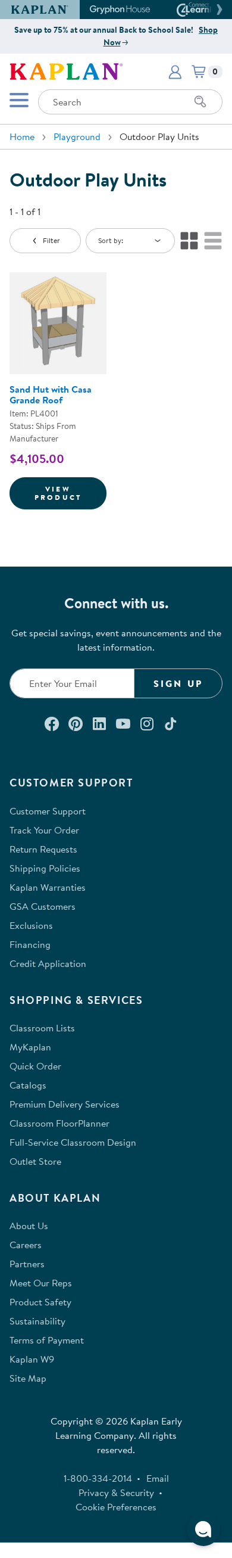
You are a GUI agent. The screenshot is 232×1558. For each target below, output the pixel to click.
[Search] (200, 101)
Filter (51, 240)
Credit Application (48, 963)
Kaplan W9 (32, 1359)
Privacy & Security (116, 1492)
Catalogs (28, 1084)
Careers (26, 1244)
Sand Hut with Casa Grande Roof (51, 394)
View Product (70, 493)
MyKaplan (30, 1046)
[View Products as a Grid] (189, 240)
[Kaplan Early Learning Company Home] (66, 70)
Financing (30, 944)
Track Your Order (44, 829)
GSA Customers (43, 906)
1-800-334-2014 (98, 1478)
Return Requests (43, 849)
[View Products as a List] (212, 240)
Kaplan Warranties (48, 887)
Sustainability (37, 1320)
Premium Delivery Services (65, 1104)
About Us (29, 1225)
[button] (217, 9)
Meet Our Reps (41, 1282)
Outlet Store (35, 1161)
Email (157, 1478)
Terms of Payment (47, 1339)
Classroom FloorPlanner (59, 1123)
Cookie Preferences (116, 1506)
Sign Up (178, 683)
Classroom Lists (42, 1027)
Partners (27, 1263)
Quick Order (35, 1065)
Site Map (28, 1378)
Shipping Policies (45, 868)
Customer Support (48, 810)
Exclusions (31, 925)
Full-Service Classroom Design (73, 1142)
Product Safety (40, 1301)
